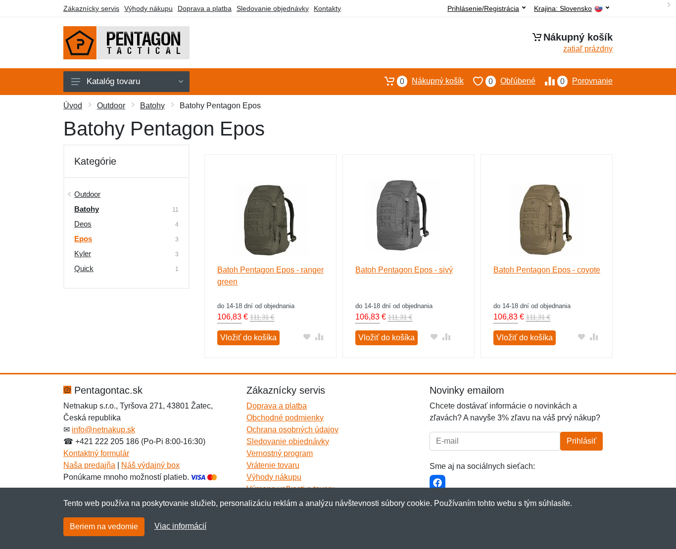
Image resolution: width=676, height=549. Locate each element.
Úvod (72, 105)
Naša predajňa (89, 465)
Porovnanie (586, 81)
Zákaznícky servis (91, 8)
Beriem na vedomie (104, 526)
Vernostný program (279, 453)
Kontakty (327, 8)
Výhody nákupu (148, 8)
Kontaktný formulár (96, 453)
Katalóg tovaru (113, 81)
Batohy (152, 105)
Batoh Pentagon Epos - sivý (404, 270)
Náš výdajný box (150, 465)
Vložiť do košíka (248, 337)
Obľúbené (511, 81)
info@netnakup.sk (103, 429)
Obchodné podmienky (285, 417)
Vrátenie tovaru (272, 465)
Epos (83, 238)
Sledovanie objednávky (273, 8)
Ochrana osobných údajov (292, 429)
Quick (84, 268)
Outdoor (111, 105)
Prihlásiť (581, 441)
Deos (83, 224)
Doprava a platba (205, 8)
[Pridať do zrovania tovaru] (319, 336)
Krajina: (563, 8)
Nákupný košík (432, 81)
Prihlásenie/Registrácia (483, 8)
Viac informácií (180, 526)
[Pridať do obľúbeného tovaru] (307, 336)
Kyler (82, 253)
